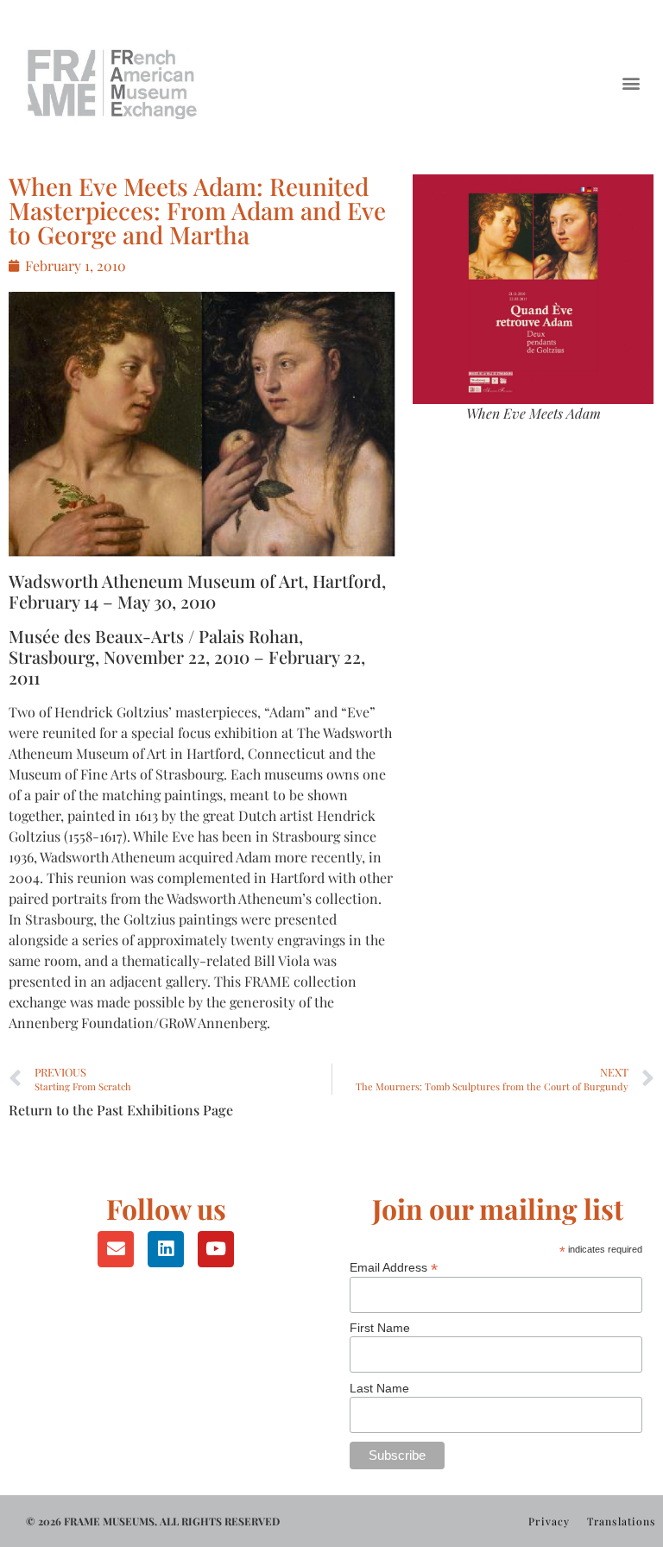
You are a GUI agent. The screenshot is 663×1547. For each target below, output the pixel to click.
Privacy (549, 1521)
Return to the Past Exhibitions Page (121, 1110)
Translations (621, 1521)
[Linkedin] (166, 1249)
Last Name (379, 1388)
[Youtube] (216, 1249)
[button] (631, 82)
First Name (380, 1328)
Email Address (394, 1267)
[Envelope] (116, 1249)
